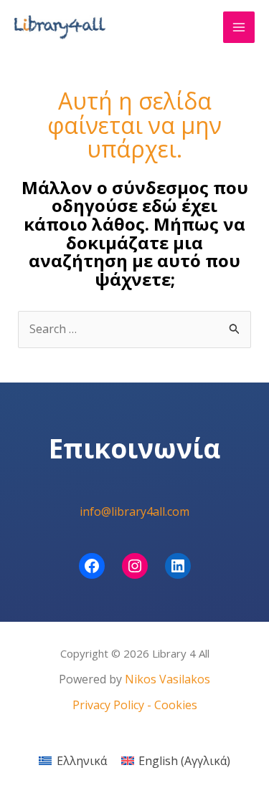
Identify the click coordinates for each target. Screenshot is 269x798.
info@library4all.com (134, 511)
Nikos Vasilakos (167, 679)
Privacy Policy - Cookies (134, 705)
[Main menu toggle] (239, 27)
